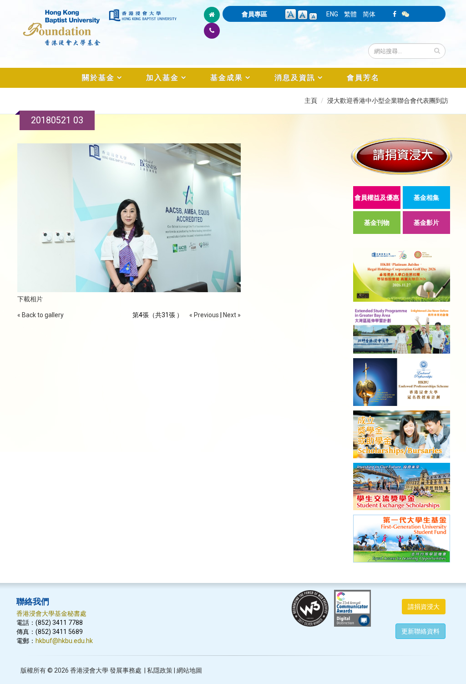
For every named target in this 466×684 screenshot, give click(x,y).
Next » (232, 315)
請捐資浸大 (424, 606)
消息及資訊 (294, 77)
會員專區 (254, 14)
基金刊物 (377, 222)
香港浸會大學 (89, 670)
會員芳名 (363, 77)
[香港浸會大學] (143, 15)
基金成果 (226, 77)
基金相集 (426, 197)
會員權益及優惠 (377, 197)
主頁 (310, 100)
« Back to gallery (40, 315)
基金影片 (426, 222)
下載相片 (30, 299)
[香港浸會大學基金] (61, 23)
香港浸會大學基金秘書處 (51, 613)
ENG (332, 14)
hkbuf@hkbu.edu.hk (64, 640)
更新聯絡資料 (420, 631)
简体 (369, 14)
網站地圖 (189, 670)
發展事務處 (126, 670)
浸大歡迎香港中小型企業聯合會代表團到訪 (387, 100)
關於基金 (98, 77)
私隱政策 (159, 670)
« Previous (204, 315)
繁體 (350, 14)
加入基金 (162, 77)
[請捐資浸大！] (401, 156)
